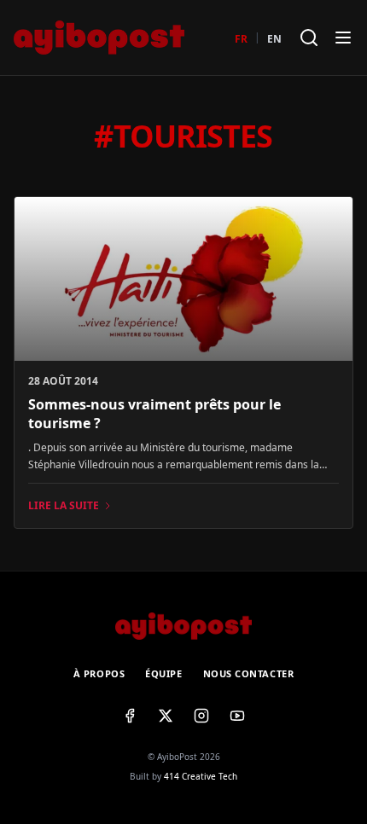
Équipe (163, 673)
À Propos (99, 673)
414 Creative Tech (200, 776)
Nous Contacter (248, 673)
